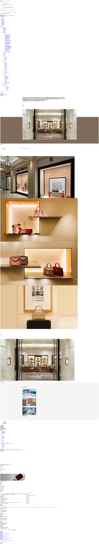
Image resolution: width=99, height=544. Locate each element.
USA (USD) (3, 24)
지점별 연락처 (3, 433)
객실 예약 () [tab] (5, 518)
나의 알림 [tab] (2, 527)
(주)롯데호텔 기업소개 (4, 432)
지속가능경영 (3, 437)
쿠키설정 (2, 447)
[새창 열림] (3, 455)
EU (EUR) (2, 22)
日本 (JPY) (3, 23)
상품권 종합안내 (3, 444)
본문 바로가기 (1, 0)
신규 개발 (3, 436)
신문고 (2, 439)
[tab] (1, 465)
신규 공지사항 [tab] (5, 527)
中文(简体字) (3, 18)
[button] (49, 467)
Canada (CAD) (3, 21)
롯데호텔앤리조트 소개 (4, 431)
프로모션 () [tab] (2, 518)
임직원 (2, 445)
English (2, 17)
